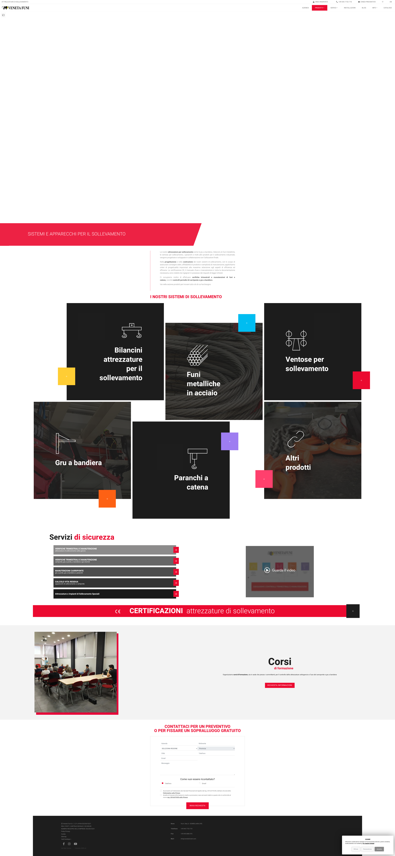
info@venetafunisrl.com (188, 839)
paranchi (188, 254)
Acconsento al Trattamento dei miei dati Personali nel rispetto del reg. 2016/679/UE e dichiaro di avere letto (197, 792)
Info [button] (374, 8)
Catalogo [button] (388, 8)
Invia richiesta (197, 805)
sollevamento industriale (225, 254)
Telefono (168, 783)
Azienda (305, 8)
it (382, 2)
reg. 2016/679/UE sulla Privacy (177, 797)
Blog (364, 8)
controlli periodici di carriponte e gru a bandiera (192, 280)
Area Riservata (321, 2)
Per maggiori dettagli (368, 843)
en (391, 2)
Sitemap (63, 837)
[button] (280, 572)
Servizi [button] (333, 8)
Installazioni (350, 8)
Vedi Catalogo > (66, 839)
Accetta (379, 849)
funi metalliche (229, 252)
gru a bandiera (206, 252)
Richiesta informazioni (279, 685)
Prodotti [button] (319, 8)
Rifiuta (356, 849)
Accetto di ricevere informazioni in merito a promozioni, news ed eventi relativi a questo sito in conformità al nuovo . (197, 796)
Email (204, 783)
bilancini (217, 252)
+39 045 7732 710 (345, 2)
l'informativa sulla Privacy (171, 793)
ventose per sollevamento (172, 254)
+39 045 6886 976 (186, 834)
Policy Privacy (65, 831)
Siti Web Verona (66, 848)
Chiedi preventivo (368, 2)
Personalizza (367, 849)
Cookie (63, 834)
